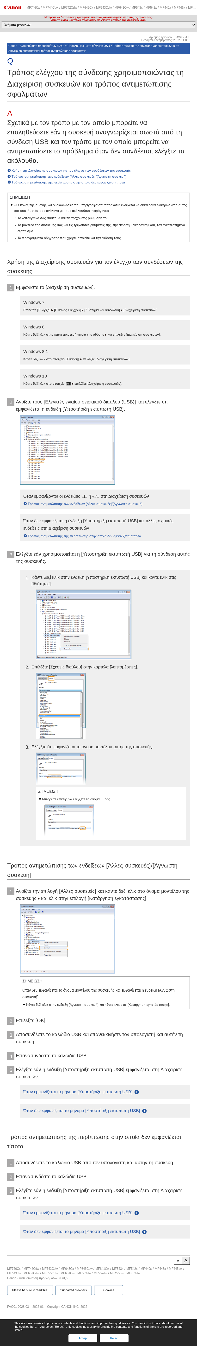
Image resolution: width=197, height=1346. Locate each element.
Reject (114, 1338)
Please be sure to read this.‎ (30, 1290)
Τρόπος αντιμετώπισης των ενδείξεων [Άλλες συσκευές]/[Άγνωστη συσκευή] (69, 176)
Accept (83, 1338)
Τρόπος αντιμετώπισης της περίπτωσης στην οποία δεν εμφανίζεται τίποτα (68, 182)
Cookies (108, 1290)
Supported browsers (73, 1290)
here (33, 1326)
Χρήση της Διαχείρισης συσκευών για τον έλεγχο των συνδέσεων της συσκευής (71, 170)
